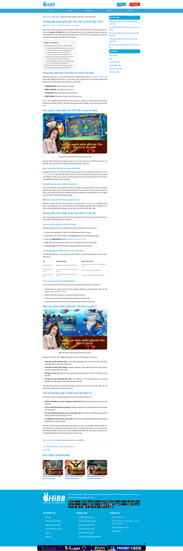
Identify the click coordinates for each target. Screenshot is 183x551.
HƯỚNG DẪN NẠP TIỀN (86, 525)
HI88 (51, 10)
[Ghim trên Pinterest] (76, 25)
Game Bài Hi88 (114, 62)
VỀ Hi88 (48, 517)
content (66, 25)
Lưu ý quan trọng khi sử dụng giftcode (58, 63)
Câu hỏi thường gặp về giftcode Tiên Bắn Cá (58, 67)
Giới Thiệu (130, 10)
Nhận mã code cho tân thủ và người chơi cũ (59, 54)
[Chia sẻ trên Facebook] (70, 25)
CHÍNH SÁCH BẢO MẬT (53, 525)
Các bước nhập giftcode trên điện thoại (58, 59)
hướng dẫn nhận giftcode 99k (76, 239)
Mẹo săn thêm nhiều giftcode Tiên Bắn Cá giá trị (59, 65)
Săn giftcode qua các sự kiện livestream (59, 52)
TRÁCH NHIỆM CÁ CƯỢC (53, 529)
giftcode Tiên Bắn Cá (97, 77)
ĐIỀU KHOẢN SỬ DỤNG (53, 521)
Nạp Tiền (109, 10)
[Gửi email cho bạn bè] (74, 25)
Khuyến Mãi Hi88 (53, 17)
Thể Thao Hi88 (114, 72)
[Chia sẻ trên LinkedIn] (78, 25)
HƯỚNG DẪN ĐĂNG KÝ (86, 517)
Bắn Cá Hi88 (113, 55)
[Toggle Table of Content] (72, 43)
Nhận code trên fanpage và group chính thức (60, 50)
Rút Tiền (89, 10)
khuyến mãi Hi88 (60, 291)
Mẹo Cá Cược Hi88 (115, 69)
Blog (110, 59)
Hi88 (44, 17)
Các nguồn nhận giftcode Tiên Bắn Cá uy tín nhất (59, 48)
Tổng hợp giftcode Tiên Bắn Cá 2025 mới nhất (58, 46)
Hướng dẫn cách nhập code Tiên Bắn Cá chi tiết (59, 57)
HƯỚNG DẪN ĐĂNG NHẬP (87, 521)
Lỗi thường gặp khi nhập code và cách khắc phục (61, 61)
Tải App (69, 10)
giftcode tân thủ (90, 203)
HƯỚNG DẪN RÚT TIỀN (86, 529)
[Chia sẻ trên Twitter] (72, 25)
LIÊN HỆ (48, 537)
